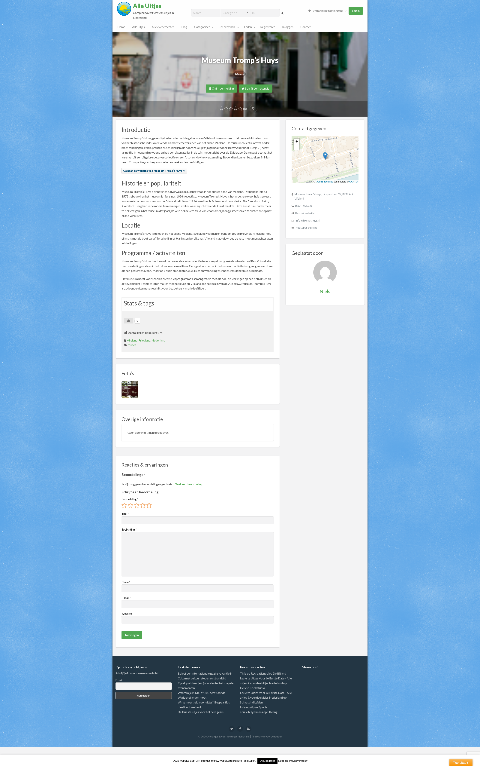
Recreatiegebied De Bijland (268, 673)
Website (127, 613)
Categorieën (202, 27)
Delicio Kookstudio (252, 688)
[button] (325, 156)
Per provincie (227, 27)
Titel (125, 513)
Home (121, 27)
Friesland (144, 340)
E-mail (126, 597)
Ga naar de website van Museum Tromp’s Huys (152, 170)
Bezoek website (304, 213)
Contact (305, 27)
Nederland (158, 340)
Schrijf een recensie (256, 88)
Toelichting (129, 529)
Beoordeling (130, 499)
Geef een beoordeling (188, 484)
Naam (126, 582)
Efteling (272, 712)
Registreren (267, 27)
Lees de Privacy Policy (293, 760)
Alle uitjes (138, 27)
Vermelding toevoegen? (327, 10)
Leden (248, 27)
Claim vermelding (222, 88)
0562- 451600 (303, 205)
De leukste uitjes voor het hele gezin (201, 712)
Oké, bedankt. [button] (267, 760)
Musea (239, 74)
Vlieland (132, 340)
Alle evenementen (163, 27)
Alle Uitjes (147, 5)
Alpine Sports (258, 707)
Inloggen (287, 27)
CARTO (353, 181)
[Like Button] (128, 320)
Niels (325, 291)
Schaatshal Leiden (251, 702)
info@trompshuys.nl (308, 220)
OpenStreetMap (324, 181)
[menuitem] (326, 10)
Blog (184, 27)
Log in (356, 10)
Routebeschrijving (306, 227)
